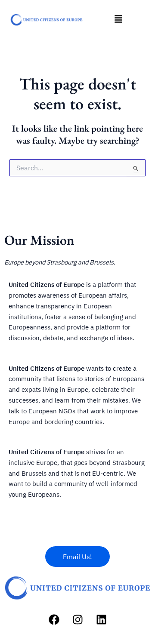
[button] (118, 20)
